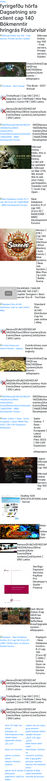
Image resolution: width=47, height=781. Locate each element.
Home (3, 1)
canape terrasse (33, 734)
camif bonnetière (34, 773)
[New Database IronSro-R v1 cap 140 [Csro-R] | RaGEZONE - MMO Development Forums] (15, 202)
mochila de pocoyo (35, 776)
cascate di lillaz (33, 770)
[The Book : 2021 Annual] (13, 85)
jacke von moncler (13, 749)
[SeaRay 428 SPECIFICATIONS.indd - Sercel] (10, 507)
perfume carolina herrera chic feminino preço (36, 764)
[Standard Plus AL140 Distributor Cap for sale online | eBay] (17, 307)
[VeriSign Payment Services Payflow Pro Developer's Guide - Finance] (16, 585)
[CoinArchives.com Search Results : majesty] (12, 347)
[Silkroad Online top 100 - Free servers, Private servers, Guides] (18, 37)
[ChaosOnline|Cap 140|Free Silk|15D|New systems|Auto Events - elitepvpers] (13, 69)
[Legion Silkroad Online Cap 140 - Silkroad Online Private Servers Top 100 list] (18, 470)
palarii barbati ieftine (35, 731)
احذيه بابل (9, 743)
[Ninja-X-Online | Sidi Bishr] (19, 531)
